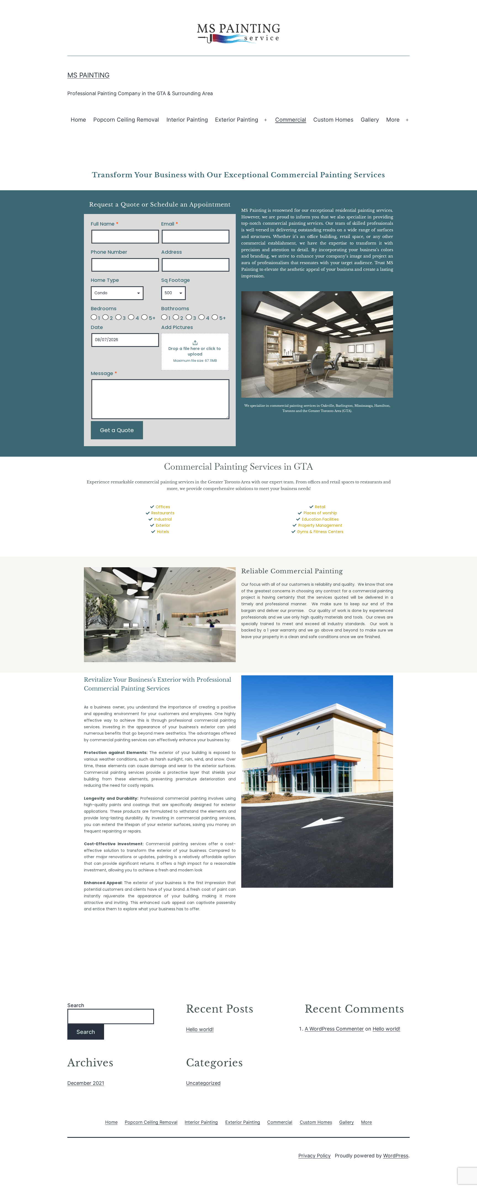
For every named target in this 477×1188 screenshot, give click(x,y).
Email (169, 224)
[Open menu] (265, 120)
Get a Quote (117, 430)
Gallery (370, 119)
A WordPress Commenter (334, 1029)
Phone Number (109, 252)
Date (97, 327)
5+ (151, 318)
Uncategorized (203, 1083)
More (393, 119)
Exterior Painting (236, 119)
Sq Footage (175, 280)
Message (104, 373)
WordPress (395, 1155)
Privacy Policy (314, 1155)
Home (78, 119)
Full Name (104, 224)
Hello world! (200, 1029)
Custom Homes (333, 119)
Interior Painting (187, 119)
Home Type (105, 280)
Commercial (290, 119)
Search (75, 1005)
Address (171, 252)
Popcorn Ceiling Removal (126, 119)
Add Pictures (177, 327)
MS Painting (88, 75)
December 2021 (85, 1083)
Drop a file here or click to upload (195, 351)
